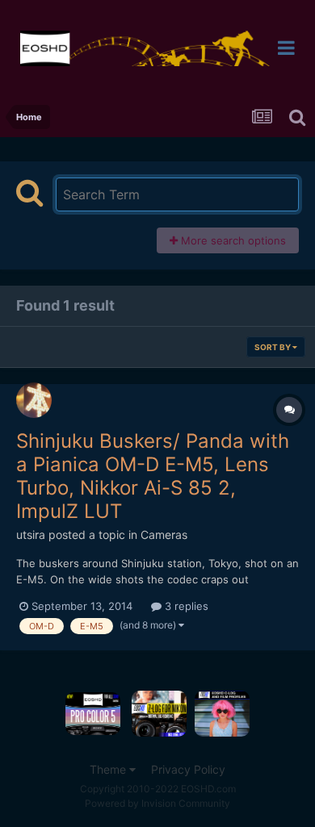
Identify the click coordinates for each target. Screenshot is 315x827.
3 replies (185, 605)
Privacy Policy (188, 769)
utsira (30, 534)
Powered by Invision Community (157, 803)
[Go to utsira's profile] (34, 400)
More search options (232, 240)
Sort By (273, 347)
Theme (109, 769)
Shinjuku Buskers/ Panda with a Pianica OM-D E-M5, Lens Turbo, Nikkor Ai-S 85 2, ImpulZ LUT (152, 475)
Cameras (164, 534)
